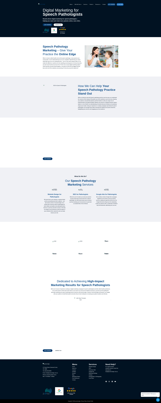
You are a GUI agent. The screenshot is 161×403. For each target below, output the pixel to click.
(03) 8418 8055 (48, 370)
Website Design (92, 366)
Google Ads (91, 371)
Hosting (90, 374)
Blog (73, 374)
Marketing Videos (76, 376)
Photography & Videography (95, 376)
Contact (74, 379)
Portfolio (74, 371)
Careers (74, 369)
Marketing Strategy (93, 373)
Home (73, 366)
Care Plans (91, 378)
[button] (50, 300)
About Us (74, 368)
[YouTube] (115, 381)
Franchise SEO (92, 369)
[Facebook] (106, 381)
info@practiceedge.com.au (52, 372)
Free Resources (75, 378)
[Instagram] (109, 381)
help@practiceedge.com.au (111, 371)
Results (74, 373)
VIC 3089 (45, 369)
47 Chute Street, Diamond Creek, (50, 367)
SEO (90, 368)
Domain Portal (90, 401)
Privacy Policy (84, 401)
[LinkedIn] (112, 381)
